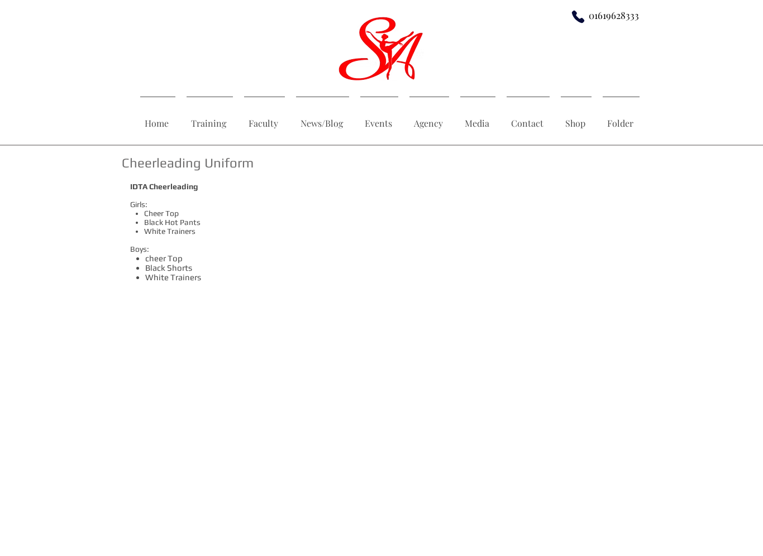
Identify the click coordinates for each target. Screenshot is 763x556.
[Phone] (578, 16)
